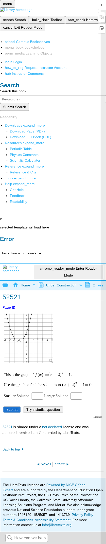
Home (25, 285)
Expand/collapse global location (101, 284)
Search (9, 538)
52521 (7, 427)
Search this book (13, 91)
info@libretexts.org (56, 525)
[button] (17, 196)
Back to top (11, 449)
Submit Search (14, 107)
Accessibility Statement (53, 520)
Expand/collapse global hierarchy (8, 285)
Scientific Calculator (25, 160)
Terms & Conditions (18, 520)
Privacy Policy (82, 515)
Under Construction (61, 285)
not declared (52, 427)
